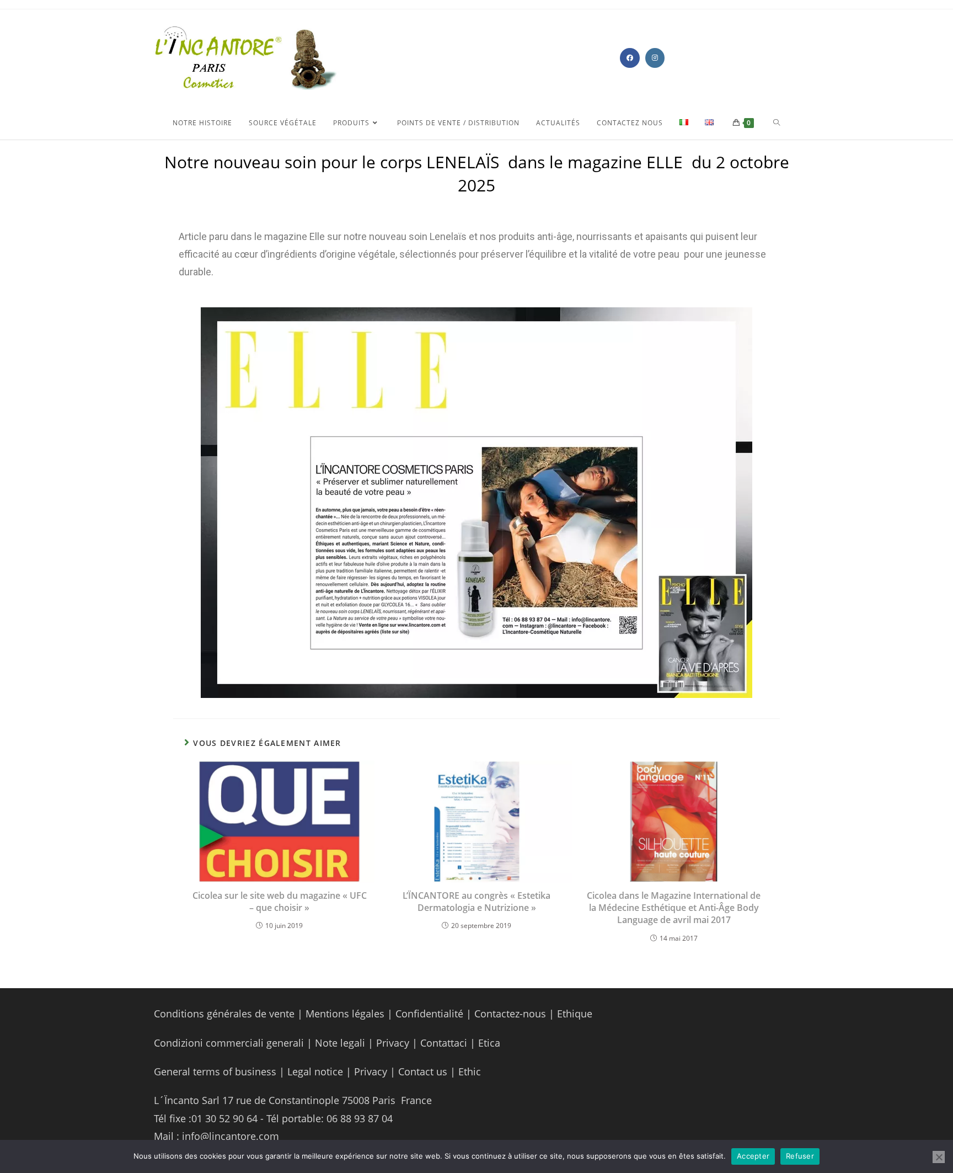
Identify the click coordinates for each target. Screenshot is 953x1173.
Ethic (469, 1071)
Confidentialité (429, 1013)
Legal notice (315, 1071)
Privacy (392, 1042)
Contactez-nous (509, 1013)
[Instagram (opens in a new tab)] (655, 58)
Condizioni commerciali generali (230, 1042)
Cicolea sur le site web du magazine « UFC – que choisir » (279, 901)
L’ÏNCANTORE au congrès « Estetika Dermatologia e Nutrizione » (476, 901)
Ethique (574, 1013)
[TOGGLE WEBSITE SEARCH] (777, 123)
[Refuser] (939, 1157)
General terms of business (216, 1071)
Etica (489, 1042)
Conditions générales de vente (224, 1013)
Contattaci (442, 1042)
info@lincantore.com (230, 1136)
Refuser (800, 1155)
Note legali (341, 1042)
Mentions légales (345, 1013)
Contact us (421, 1071)
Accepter (753, 1155)
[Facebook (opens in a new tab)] (630, 58)
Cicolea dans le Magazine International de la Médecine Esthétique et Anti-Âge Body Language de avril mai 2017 (674, 907)
